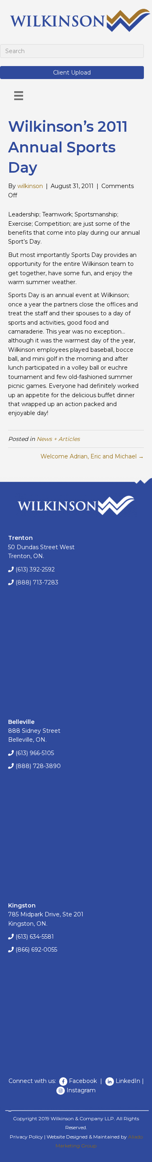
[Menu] (18, 95)
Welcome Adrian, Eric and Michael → (92, 456)
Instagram (81, 1090)
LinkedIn (128, 1081)
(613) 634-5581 (34, 936)
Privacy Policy (26, 1137)
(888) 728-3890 (38, 766)
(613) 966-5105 (34, 753)
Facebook (83, 1081)
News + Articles (58, 439)
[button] (72, 72)
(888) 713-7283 (36, 582)
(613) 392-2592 (35, 569)
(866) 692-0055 (36, 949)
